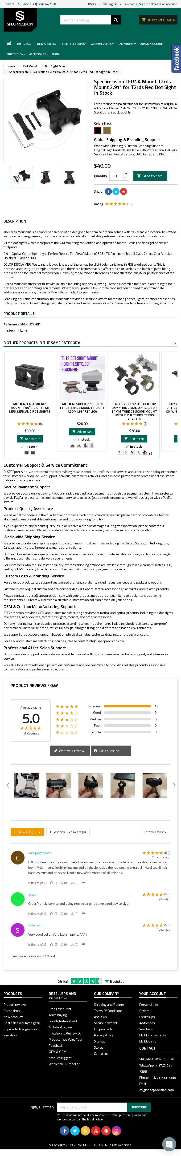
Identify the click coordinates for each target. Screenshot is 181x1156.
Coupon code (103, 1028)
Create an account (164, 4)
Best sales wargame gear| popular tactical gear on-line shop (22, 1029)
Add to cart (149, 176)
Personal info (148, 1004)
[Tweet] (115, 191)
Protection (15, 54)
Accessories (37, 54)
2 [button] (94, 805)
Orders (144, 1010)
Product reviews (15, 1004)
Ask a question (108, 750)
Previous (10, 120)
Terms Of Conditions (108, 1010)
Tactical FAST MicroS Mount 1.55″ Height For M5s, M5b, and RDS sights (29, 407)
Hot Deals (24, 43)
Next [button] (84, 177)
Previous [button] (5, 177)
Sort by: (149, 832)
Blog (55, 54)
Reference (12, 324)
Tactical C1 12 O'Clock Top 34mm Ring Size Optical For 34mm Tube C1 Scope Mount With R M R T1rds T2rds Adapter (134, 411)
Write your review (71, 750)
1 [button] (87, 805)
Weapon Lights (101, 43)
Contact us (101, 1053)
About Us (100, 1016)
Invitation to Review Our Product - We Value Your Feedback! (66, 1039)
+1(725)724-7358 (44, 4)
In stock (9, 330)
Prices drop (12, 1010)
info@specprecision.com (106, 640)
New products (13, 1016)
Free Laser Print (60, 1008)
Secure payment (105, 1022)
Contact (9, 4)
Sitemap (100, 1041)
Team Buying (58, 1014)
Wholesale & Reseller (64, 1063)
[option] (21, 178)
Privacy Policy (103, 1035)
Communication (151, 43)
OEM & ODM (57, 1051)
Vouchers (146, 1028)
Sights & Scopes (73, 43)
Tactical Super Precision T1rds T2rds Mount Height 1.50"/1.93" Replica (82, 407)
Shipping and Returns (109, 1004)
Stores (98, 1047)
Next (80, 120)
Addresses (147, 1022)
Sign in (143, 4)
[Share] (108, 191)
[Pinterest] (123, 191)
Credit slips (147, 1016)
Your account (152, 993)
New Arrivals (46, 43)
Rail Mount (126, 43)
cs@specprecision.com (104, 497)
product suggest (60, 1057)
